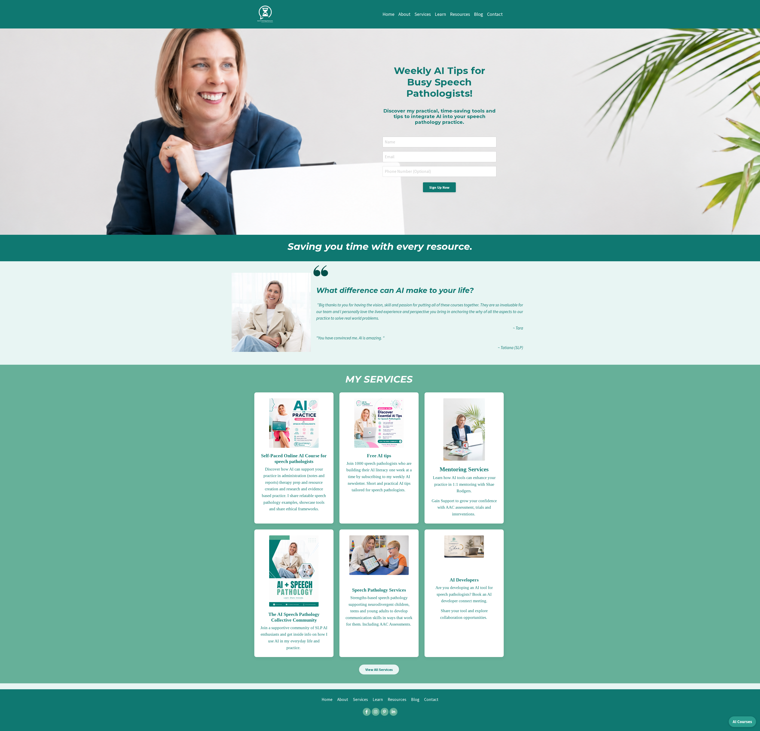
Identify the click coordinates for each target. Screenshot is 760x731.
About (404, 14)
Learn (440, 14)
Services (422, 14)
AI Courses (742, 721)
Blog (478, 14)
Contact (495, 14)
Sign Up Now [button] (439, 187)
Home (388, 14)
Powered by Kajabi (380, 721)
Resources (460, 14)
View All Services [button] (379, 669)
